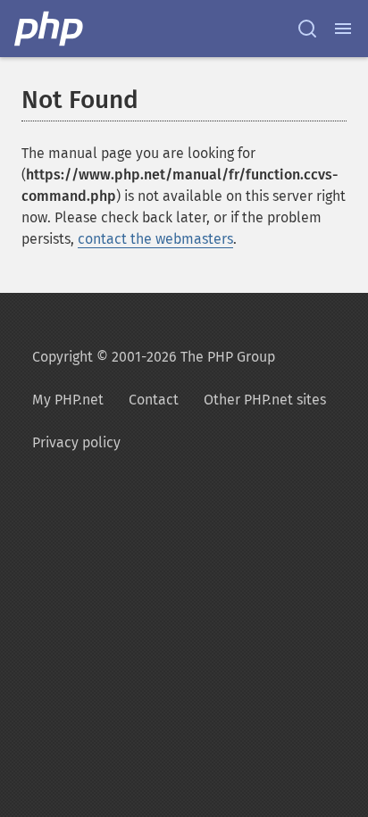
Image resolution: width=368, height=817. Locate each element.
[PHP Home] (50, 28)
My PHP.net (68, 399)
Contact (154, 399)
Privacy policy (76, 442)
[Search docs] (307, 28)
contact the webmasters (155, 238)
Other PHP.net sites (265, 399)
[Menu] (343, 28)
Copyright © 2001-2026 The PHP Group (153, 356)
